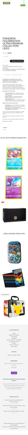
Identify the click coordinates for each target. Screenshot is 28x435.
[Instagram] (13, 420)
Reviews (23, 5)
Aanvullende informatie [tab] (17, 74)
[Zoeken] (24, 1)
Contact (14, 333)
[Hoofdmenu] (24, 3)
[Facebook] (11, 420)
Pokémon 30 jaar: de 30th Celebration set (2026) (13, 411)
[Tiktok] (17, 420)
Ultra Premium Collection (10, 70)
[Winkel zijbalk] (21, 1)
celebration (7, 69)
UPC (23, 111)
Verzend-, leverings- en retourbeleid (14, 339)
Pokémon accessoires (13, 66)
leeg (11, 69)
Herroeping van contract (14, 341)
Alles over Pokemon (14, 344)
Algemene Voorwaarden (14, 335)
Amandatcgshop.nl (10, 423)
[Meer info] (21, 3)
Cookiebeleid (14, 338)
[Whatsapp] (15, 420)
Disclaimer (14, 343)
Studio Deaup (15, 428)
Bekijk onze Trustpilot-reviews (14, 355)
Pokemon (15, 69)
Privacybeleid (14, 336)
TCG (4, 70)
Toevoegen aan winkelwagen (17, 61)
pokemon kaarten (21, 69)
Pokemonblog (14, 346)
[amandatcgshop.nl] (7, 3)
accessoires (7, 106)
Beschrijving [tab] (7, 74)
